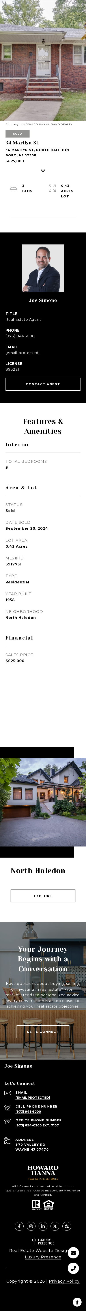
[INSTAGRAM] (31, 1226)
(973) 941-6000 (20, 336)
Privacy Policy (64, 1281)
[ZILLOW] (66, 1226)
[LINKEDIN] (43, 1226)
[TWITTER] (54, 1226)
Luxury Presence (43, 1257)
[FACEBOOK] (19, 1226)
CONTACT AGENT (43, 384)
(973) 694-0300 (28, 1125)
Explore (43, 896)
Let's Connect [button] (43, 1032)
